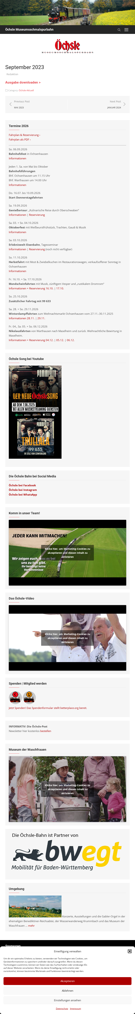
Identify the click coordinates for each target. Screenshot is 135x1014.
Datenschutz (62, 1008)
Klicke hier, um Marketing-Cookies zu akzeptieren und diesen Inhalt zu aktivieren (67, 552)
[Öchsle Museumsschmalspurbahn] (67, 12)
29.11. (41, 318)
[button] (129, 951)
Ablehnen (67, 990)
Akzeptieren (67, 981)
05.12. (60, 340)
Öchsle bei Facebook (22, 485)
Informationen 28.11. (22, 318)
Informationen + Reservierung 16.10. (31, 288)
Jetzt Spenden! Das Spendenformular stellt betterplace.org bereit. (48, 708)
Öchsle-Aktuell (26, 90)
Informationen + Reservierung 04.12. (31, 340)
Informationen (17, 158)
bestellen (45, 731)
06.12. (71, 340)
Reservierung (37, 214)
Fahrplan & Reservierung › (25, 135)
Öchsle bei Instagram (23, 490)
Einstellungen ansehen (67, 1000)
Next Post (114, 104)
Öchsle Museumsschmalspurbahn (29, 29)
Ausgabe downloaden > (23, 82)
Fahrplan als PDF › (20, 139)
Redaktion (12, 74)
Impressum (75, 1008)
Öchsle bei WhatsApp (23, 494)
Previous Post (22, 104)
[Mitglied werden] (29, 703)
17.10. (60, 288)
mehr (31, 925)
